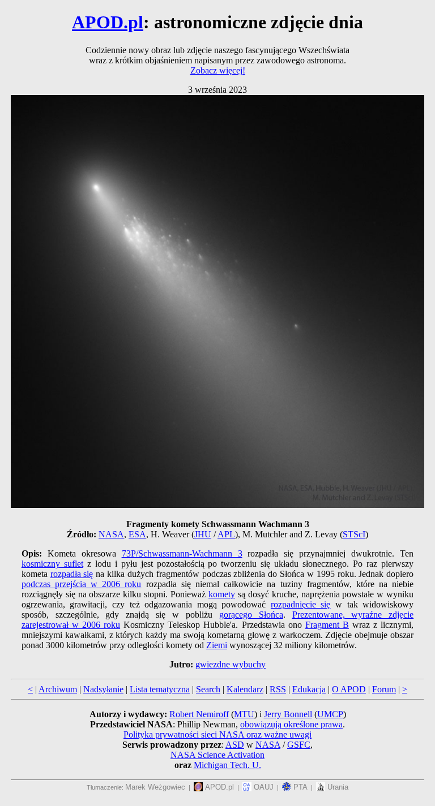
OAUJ (262, 787)
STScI (354, 534)
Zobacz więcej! (217, 70)
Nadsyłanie (103, 689)
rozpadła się (71, 574)
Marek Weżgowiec (155, 787)
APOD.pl (107, 22)
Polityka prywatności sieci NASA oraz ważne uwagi (217, 734)
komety (221, 594)
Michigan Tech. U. (227, 765)
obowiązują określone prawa (291, 724)
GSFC (298, 744)
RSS (278, 689)
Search (208, 689)
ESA (137, 534)
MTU (244, 714)
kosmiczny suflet (52, 563)
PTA (299, 787)
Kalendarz (245, 689)
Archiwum (58, 689)
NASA (111, 534)
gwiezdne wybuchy (230, 664)
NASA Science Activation (217, 755)
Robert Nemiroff (199, 714)
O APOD (349, 689)
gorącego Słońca (251, 614)
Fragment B (327, 625)
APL (226, 534)
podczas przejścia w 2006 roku (82, 584)
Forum (384, 689)
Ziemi (216, 645)
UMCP (330, 714)
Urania (336, 787)
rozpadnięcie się (301, 604)
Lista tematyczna (160, 689)
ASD (234, 744)
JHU (202, 534)
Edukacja (309, 689)
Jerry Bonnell (288, 714)
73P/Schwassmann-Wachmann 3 (182, 553)
